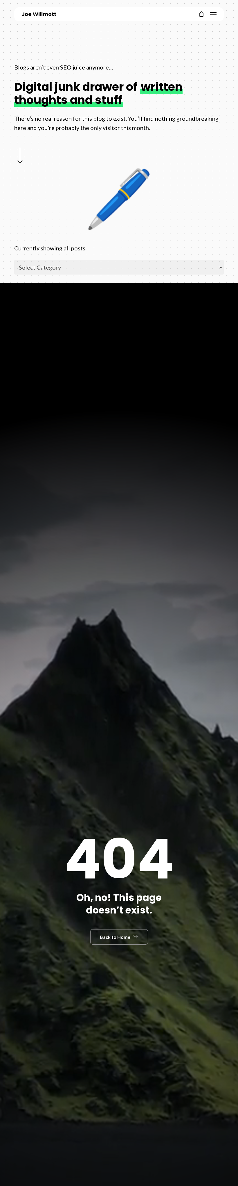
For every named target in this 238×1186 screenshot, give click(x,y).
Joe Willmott (38, 14)
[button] (213, 14)
